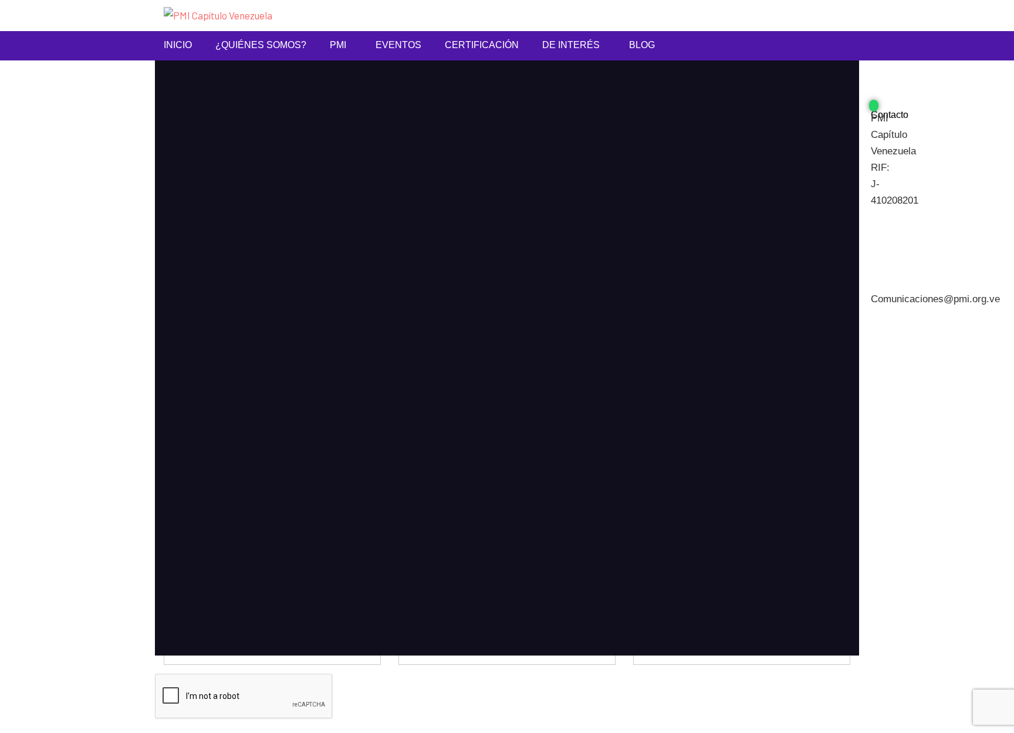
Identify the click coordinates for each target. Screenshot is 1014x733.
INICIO (178, 45)
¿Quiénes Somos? (260, 45)
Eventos (398, 45)
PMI (338, 45)
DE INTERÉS (571, 45)
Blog (642, 45)
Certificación (482, 45)
